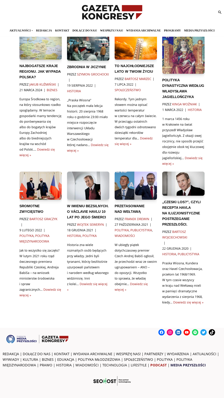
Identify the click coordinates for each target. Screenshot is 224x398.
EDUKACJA (65, 359)
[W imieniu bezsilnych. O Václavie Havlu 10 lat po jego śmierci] (88, 186)
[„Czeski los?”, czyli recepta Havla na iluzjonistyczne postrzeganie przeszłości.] (183, 184)
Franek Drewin (137, 219)
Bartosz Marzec (138, 79)
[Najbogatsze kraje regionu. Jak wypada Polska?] (40, 45)
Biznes (52, 90)
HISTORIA (64, 365)
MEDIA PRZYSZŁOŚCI (199, 30)
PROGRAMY (172, 30)
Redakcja (44, 30)
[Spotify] (195, 332)
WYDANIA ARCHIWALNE (92, 354)
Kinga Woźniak (184, 104)
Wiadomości (125, 236)
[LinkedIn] (178, 332)
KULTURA (30, 359)
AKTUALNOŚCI (204, 354)
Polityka (26, 236)
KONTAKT (62, 30)
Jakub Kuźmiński (42, 84)
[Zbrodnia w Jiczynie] (88, 46)
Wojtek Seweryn (90, 224)
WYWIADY (11, 359)
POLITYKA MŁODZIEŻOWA (99, 359)
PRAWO (46, 365)
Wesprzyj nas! (111, 30)
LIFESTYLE (139, 365)
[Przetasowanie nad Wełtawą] (136, 186)
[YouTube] (187, 332)
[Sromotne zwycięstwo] (40, 186)
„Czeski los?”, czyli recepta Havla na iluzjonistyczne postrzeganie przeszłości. (181, 213)
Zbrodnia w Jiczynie (86, 67)
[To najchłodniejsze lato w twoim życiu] (136, 45)
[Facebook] (161, 332)
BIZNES (48, 359)
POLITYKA (165, 359)
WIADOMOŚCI (87, 365)
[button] (32, 30)
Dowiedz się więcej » (188, 302)
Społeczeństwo (128, 90)
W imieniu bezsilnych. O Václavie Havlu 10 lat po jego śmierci (88, 211)
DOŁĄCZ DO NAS (36, 354)
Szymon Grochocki (93, 74)
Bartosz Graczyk (43, 219)
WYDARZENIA (178, 354)
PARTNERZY (153, 354)
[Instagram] (170, 332)
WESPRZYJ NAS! (128, 354)
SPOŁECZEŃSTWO (138, 359)
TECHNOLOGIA (114, 365)
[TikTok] (212, 332)
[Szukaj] (219, 12)
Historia (74, 91)
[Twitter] (203, 332)
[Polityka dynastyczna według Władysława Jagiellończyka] (183, 52)
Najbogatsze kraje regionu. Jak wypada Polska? (40, 71)
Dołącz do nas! (84, 30)
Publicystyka (141, 230)
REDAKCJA (11, 354)
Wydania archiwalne (143, 30)
